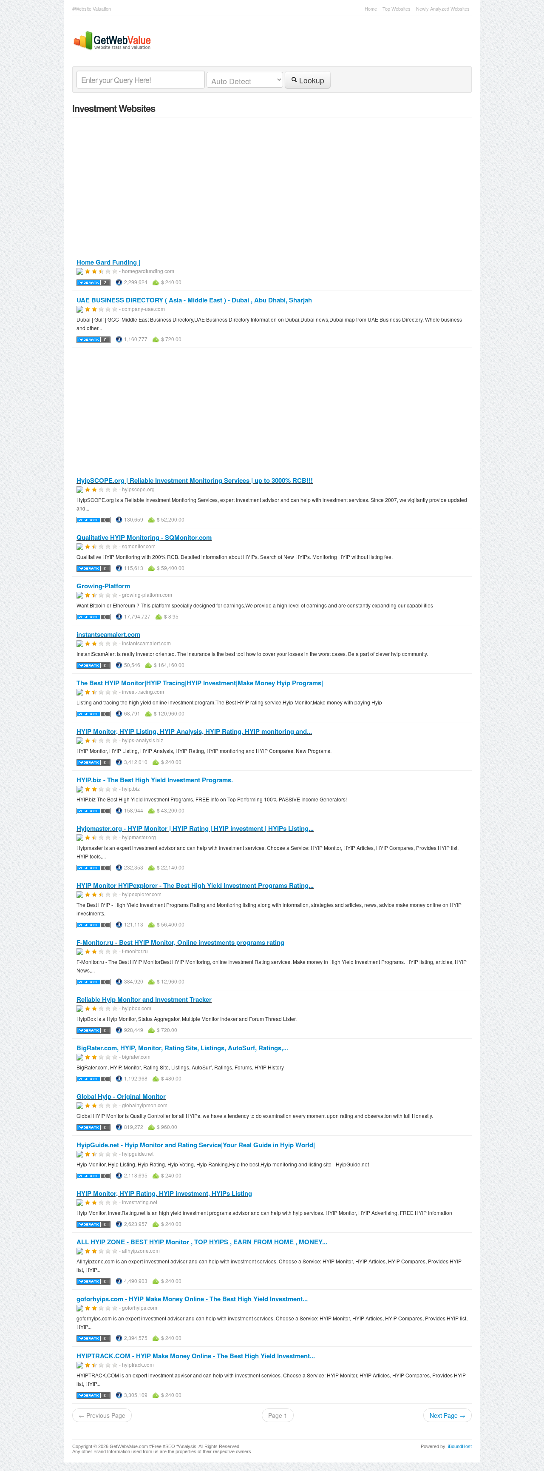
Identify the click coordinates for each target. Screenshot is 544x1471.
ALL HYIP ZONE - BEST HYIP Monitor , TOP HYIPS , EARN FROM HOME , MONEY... (201, 1241)
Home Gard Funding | (108, 262)
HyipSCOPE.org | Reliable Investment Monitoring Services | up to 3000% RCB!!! (194, 480)
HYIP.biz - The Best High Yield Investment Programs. (154, 779)
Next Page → (447, 1415)
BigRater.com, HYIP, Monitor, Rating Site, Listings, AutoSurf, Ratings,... (182, 1047)
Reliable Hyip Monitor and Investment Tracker (144, 999)
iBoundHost (460, 1446)
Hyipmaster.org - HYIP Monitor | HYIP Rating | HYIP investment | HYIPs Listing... (195, 828)
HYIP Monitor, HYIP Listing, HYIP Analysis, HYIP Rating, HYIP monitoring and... (194, 731)
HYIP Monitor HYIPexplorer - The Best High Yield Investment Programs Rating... (195, 885)
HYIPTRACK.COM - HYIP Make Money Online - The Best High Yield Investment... (195, 1355)
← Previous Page (102, 1415)
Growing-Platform (103, 585)
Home (371, 8)
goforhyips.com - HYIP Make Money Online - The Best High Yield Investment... (192, 1298)
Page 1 (277, 1415)
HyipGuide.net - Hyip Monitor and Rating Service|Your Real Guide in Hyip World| (195, 1144)
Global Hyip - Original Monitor (121, 1096)
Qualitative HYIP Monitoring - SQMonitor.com (144, 537)
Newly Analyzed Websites (443, 8)
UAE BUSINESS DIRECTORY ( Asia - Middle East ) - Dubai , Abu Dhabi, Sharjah (194, 300)
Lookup (310, 80)
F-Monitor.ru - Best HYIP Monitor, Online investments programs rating (180, 942)
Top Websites (396, 8)
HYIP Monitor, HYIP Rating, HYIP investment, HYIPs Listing (164, 1193)
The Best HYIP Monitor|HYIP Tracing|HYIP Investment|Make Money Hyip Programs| (199, 682)
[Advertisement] (272, 412)
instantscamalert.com (108, 634)
